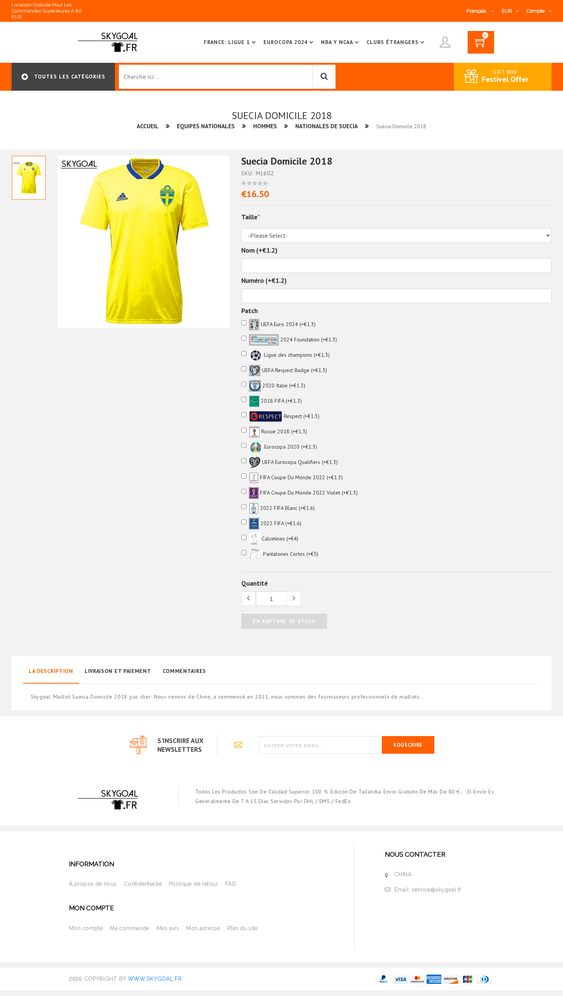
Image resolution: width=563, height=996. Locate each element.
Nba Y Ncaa (337, 42)
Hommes (265, 126)
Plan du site (242, 928)
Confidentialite (143, 884)
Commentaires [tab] (184, 671)
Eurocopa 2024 (285, 42)
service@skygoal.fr (437, 890)
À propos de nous (93, 884)
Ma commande (129, 928)
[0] (480, 44)
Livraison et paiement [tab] (118, 671)
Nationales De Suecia (326, 126)
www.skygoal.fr (155, 979)
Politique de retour (193, 884)
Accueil (148, 126)
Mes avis (168, 928)
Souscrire (408, 744)
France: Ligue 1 (227, 42)
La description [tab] (51, 671)
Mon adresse (203, 928)
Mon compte (86, 928)
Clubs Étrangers (393, 42)
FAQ (230, 884)
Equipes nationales (206, 126)
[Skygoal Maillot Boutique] (109, 41)
